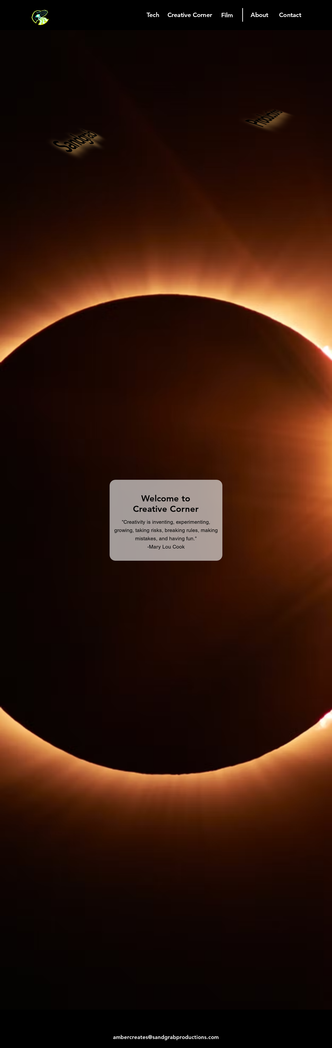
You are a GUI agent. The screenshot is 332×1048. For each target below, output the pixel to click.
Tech (153, 15)
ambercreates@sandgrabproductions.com (166, 1037)
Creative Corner (189, 15)
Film (227, 15)
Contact (290, 15)
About (259, 15)
